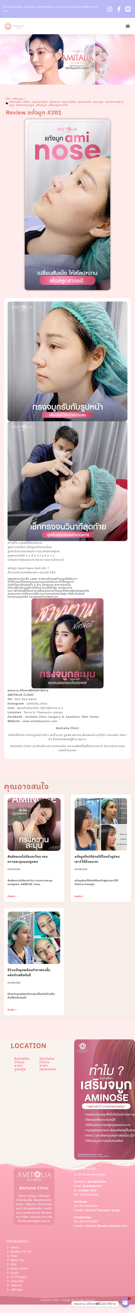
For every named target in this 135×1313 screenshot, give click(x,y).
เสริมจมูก (41, 105)
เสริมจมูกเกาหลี (58, 105)
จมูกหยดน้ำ (84, 102)
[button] (128, 26)
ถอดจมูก (98, 102)
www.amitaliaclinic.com (40, 721)
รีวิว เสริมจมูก (15, 99)
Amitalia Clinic (19, 102)
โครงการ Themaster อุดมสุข (103, 1210)
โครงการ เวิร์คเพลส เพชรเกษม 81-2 (106, 1226)
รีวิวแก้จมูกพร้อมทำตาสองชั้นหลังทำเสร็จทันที (29, 973)
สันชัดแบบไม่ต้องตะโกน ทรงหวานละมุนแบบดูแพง (28, 859)
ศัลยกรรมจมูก (25, 105)
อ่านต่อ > (12, 896)
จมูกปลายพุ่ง (40, 102)
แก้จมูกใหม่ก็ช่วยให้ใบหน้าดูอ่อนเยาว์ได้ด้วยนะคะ (97, 859)
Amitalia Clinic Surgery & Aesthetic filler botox (62, 717)
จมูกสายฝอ (69, 102)
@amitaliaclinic (96, 1182)
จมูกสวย (54, 102)
